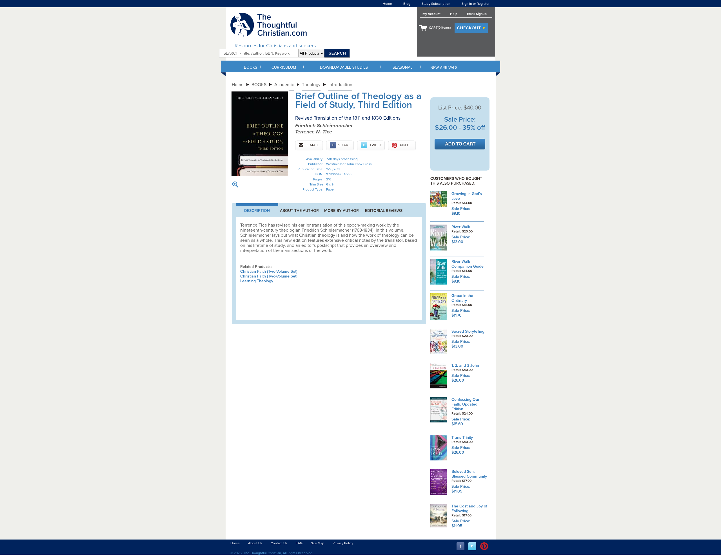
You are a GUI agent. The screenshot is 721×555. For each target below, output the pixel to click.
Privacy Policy (343, 543)
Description (257, 210)
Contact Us (279, 543)
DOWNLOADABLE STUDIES (344, 67)
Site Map (317, 543)
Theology (311, 85)
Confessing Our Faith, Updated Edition (465, 404)
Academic (284, 85)
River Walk (460, 227)
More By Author (341, 210)
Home (387, 4)
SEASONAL (402, 67)
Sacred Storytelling (467, 331)
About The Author (299, 210)
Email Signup (477, 14)
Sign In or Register (475, 4)
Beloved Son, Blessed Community (469, 474)
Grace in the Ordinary (462, 298)
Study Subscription (436, 4)
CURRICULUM (284, 67)
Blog (406, 4)
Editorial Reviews (383, 210)
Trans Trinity (462, 437)
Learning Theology (256, 281)
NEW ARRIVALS (443, 67)
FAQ (299, 543)
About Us (255, 543)
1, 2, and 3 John (465, 365)
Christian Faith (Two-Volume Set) (268, 271)
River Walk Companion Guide (467, 264)
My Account (431, 14)
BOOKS (250, 67)
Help (453, 14)
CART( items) (440, 28)
